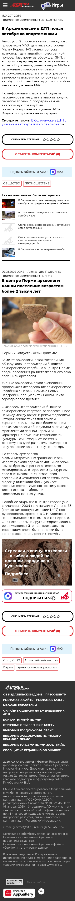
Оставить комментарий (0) (37, 154)
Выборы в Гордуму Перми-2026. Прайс (34, 745)
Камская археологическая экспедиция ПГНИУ (35, 346)
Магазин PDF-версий (20, 705)
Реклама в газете (50, 700)
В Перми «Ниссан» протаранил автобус (42, 249)
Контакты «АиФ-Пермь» (22, 719)
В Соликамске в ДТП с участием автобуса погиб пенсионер (34, 122)
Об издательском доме (22, 694)
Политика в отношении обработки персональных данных (28, 839)
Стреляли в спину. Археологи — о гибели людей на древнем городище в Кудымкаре (36, 558)
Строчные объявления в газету (28, 725)
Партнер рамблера (36, 882)
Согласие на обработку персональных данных (35, 834)
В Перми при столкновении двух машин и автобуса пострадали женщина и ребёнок (43, 202)
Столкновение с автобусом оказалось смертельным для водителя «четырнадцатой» (41, 240)
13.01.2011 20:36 (11, 15)
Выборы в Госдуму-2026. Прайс (28, 730)
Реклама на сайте (18, 700)
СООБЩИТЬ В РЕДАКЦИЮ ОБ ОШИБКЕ (32, 750)
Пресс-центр (55, 694)
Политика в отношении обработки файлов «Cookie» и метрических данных (33, 845)
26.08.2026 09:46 (13, 271)
